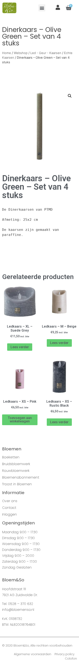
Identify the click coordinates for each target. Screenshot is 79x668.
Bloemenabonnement (20, 477)
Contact (9, 508)
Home (6, 53)
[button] (41, 7)
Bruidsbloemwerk (16, 464)
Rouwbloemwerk (15, 471)
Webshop (21, 53)
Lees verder (20, 347)
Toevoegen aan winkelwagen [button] (20, 419)
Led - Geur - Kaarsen (45, 53)
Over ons (9, 501)
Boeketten (10, 457)
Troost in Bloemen (17, 484)
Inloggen (9, 514)
